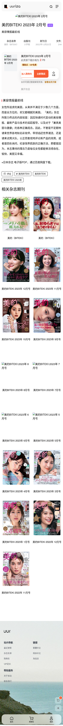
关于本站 (8, 675)
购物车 (7, 658)
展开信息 (25, 89)
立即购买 (41, 73)
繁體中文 (37, 647)
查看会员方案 (50, 82)
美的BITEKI (24, 173)
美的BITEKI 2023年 (12, 179)
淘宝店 (36, 658)
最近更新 (8, 647)
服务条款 (8, 712)
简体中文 (37, 653)
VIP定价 (7, 663)
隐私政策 (19, 712)
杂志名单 (8, 653)
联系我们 (8, 681)
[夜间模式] (58, 708)
